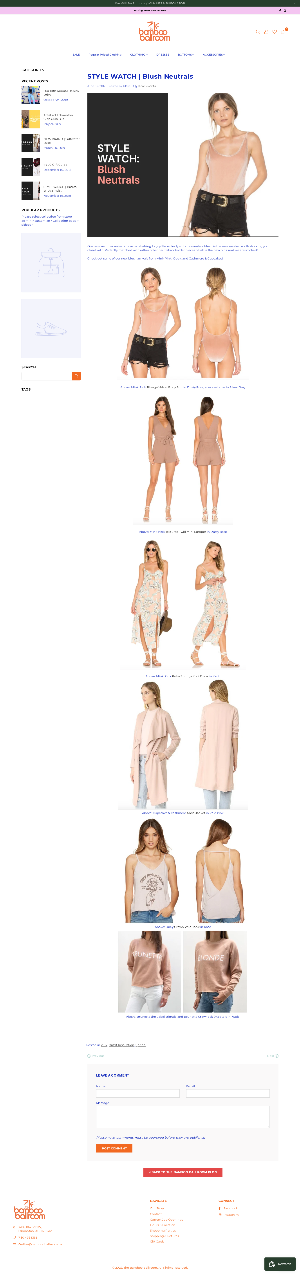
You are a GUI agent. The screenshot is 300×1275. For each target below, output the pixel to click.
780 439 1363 (27, 1237)
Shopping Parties (163, 1230)
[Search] (258, 31)
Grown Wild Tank (187, 927)
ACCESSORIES (213, 54)
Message (102, 1103)
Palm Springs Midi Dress (190, 676)
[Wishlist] (274, 31)
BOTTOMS (185, 54)
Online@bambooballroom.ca (40, 1244)
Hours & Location (162, 1225)
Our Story (157, 1208)
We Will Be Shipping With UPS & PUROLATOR (150, 3)
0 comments (147, 86)
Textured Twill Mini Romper (186, 531)
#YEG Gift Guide (55, 164)
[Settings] (266, 31)
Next (271, 1055)
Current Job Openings (166, 1219)
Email (190, 1086)
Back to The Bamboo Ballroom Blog (183, 1172)
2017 (104, 1045)
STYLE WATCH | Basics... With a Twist (60, 188)
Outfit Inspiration (121, 1045)
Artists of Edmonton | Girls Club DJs (58, 117)
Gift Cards (157, 1241)
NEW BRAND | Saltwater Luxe (61, 140)
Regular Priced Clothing (105, 54)
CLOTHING (137, 54)
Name (100, 1086)
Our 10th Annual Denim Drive (61, 92)
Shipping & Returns (164, 1236)
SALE (76, 54)
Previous (97, 1055)
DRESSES (162, 54)
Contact (156, 1214)
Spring (141, 1045)
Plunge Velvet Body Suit (165, 387)
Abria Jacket (196, 813)
